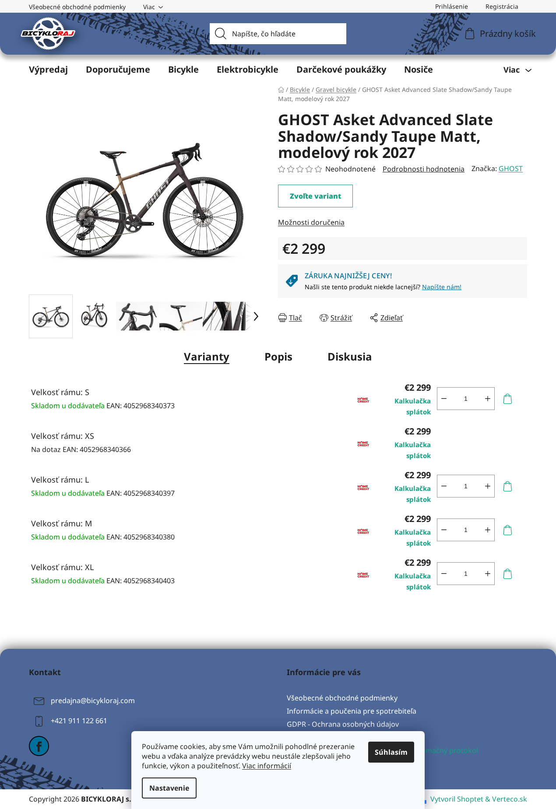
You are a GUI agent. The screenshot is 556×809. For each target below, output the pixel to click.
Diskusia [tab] (349, 356)
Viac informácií (266, 765)
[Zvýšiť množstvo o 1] (487, 399)
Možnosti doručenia (311, 222)
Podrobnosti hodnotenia (424, 169)
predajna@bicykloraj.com (93, 700)
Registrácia (502, 6)
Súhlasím (391, 752)
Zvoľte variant (315, 196)
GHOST (511, 168)
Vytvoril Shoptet (456, 799)
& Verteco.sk (505, 799)
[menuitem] (48, 69)
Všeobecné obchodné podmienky (77, 7)
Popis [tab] (278, 356)
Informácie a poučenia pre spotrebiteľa (351, 711)
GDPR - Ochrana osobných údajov (343, 724)
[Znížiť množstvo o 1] (443, 399)
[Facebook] (39, 746)
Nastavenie (169, 788)
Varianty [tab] (206, 356)
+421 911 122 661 (79, 720)
